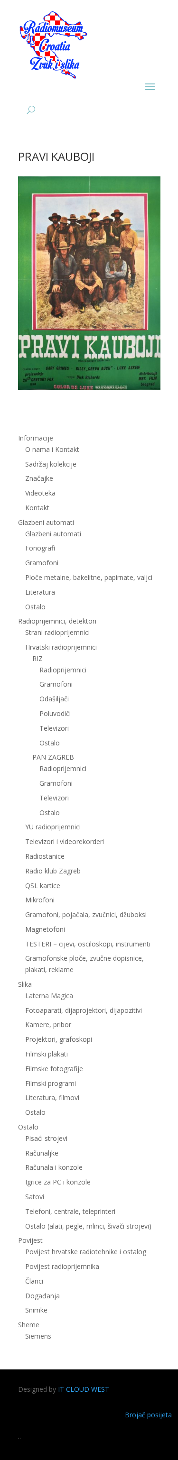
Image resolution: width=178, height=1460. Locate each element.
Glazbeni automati (53, 533)
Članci (34, 1281)
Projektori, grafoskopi (58, 1039)
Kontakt (37, 507)
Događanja (42, 1295)
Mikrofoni (40, 899)
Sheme (28, 1324)
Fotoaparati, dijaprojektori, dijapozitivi (83, 1010)
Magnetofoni (45, 929)
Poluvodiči (55, 713)
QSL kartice (42, 885)
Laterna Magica (49, 995)
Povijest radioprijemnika (62, 1266)
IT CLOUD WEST (83, 1389)
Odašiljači (54, 698)
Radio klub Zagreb (53, 870)
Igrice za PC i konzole (58, 1181)
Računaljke (41, 1152)
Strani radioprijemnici (57, 632)
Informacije (35, 437)
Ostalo (49, 742)
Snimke (36, 1309)
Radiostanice (45, 856)
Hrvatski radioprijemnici (61, 647)
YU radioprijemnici (53, 826)
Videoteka (40, 492)
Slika (25, 984)
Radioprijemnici (62, 669)
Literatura (40, 592)
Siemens (38, 1336)
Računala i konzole (54, 1167)
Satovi (34, 1196)
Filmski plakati (46, 1053)
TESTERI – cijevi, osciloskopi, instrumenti (87, 943)
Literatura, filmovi (52, 1097)
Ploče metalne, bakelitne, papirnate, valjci (88, 577)
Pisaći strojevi (46, 1138)
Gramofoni (41, 562)
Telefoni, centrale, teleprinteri (70, 1211)
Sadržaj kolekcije (50, 463)
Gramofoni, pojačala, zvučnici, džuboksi (86, 914)
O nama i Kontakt (52, 449)
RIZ (37, 658)
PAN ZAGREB (53, 757)
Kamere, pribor (48, 1024)
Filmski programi (50, 1083)
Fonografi (40, 547)
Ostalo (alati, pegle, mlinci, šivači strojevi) (88, 1225)
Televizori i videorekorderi (64, 841)
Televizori (54, 728)
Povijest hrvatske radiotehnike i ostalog (85, 1251)
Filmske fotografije (54, 1068)
